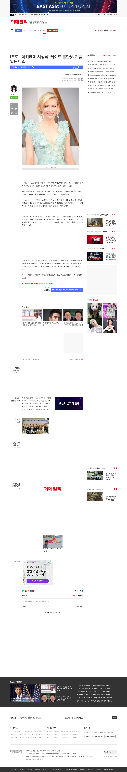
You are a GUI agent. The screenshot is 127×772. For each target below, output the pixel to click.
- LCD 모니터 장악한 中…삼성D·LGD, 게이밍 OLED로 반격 (26, 734)
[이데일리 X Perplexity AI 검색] (46, 67)
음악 (39, 30)
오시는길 (29, 769)
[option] (47, 15)
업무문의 (37, 769)
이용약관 (45, 769)
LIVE (12, 14)
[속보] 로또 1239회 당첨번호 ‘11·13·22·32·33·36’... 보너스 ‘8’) (39, 403)
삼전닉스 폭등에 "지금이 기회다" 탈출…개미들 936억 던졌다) (40, 409)
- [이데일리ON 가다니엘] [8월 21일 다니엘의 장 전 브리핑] (63, 737)
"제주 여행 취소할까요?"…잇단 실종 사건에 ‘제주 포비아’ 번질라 (97, 691)
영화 (44, 30)
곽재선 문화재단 (110, 736)
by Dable (17, 447)
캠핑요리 (86, 736)
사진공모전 (111, 732)
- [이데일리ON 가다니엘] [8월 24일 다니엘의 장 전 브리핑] (63, 734)
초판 (111, 14)
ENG (99, 14)
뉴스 (104, 55)
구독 (104, 14)
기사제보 (98, 769)
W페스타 (102, 732)
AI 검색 (18, 30)
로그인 (115, 14)
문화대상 (86, 732)
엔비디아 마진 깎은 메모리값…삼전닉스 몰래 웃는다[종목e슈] (96, 701)
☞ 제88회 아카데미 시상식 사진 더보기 (43, 283)
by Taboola (17, 373)
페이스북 (12, 105)
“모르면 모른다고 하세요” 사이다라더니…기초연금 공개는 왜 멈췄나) (42, 398)
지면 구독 (80, 359)
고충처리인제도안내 (71, 769)
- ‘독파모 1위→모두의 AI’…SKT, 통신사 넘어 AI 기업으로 (25, 737)
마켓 (106, 30)
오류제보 (90, 769)
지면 (107, 14)
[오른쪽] (48, 419)
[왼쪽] (46, 419)
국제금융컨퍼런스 (97, 736)
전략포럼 (94, 732)
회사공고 (21, 769)
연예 (29, 30)
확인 (114, 717)
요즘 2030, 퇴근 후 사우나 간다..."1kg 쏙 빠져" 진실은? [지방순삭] (96, 698)
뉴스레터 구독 (73, 359)
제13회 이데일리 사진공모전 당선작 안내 (31, 717)
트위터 (16, 105)
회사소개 (14, 769)
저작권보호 (83, 769)
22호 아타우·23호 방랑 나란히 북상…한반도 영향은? (93, 694)
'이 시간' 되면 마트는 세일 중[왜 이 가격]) (34, 406)
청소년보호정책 (57, 769)
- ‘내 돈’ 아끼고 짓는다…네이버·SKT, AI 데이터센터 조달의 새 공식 (27, 731)
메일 (12, 109)
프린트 (16, 109)
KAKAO (12, 113)
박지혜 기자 (14, 94)
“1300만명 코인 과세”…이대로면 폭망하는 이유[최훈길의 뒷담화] (97, 685)
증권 (109, 55)
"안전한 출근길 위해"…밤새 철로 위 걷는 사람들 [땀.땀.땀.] (94, 688)
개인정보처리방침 (108, 769)
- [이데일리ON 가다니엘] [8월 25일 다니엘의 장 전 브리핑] (63, 731)
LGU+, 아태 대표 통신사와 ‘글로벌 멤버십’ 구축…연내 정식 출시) (41, 401)
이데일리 (29, 22)
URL (16, 113)
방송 (34, 30)
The (113, 30)
